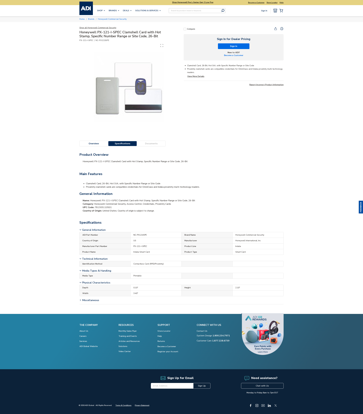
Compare (191, 29)
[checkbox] (185, 29)
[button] (361, 207)
